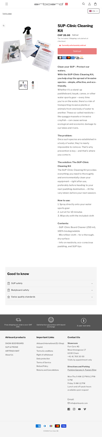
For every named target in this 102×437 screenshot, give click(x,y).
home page (7, 13)
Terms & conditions (45, 351)
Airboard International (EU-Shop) (50, 343)
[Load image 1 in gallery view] (23, 85)
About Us (9, 355)
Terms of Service (44, 362)
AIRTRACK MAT (12, 351)
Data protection (43, 358)
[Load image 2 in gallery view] (33, 85)
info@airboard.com (79, 403)
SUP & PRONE (11, 347)
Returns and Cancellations (48, 370)
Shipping (73, 38)
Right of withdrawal (45, 355)
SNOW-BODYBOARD (14, 343)
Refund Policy (42, 366)
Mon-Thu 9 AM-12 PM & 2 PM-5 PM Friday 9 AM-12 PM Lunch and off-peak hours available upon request (82, 380)
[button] (84, 4)
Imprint (40, 347)
